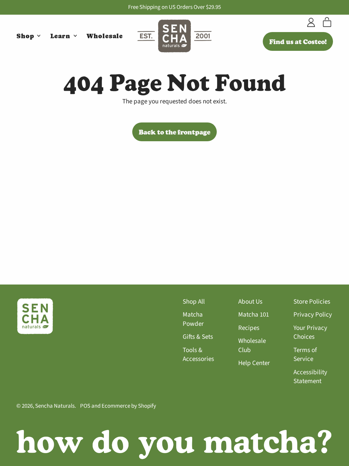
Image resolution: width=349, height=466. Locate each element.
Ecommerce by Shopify (129, 406)
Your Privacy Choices (310, 332)
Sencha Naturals (55, 406)
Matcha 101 (253, 314)
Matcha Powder (193, 319)
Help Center (254, 363)
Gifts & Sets (198, 336)
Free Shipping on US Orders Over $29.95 (174, 7)
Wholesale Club (252, 345)
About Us (250, 301)
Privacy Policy (312, 314)
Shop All (194, 301)
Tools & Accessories (198, 355)
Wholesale (105, 36)
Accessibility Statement (310, 377)
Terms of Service (305, 355)
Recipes (248, 328)
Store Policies (311, 301)
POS (85, 406)
